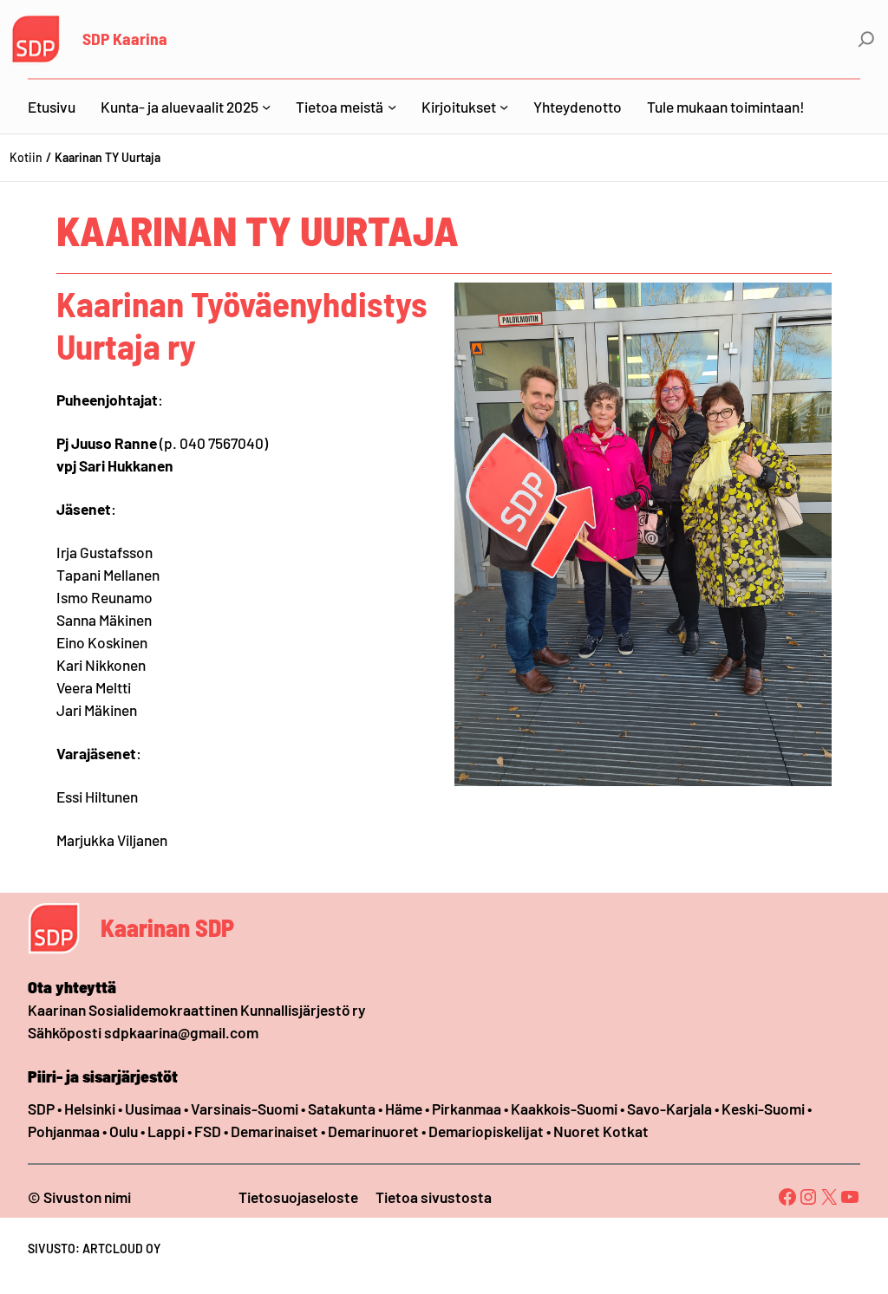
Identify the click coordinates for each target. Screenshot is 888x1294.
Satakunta (341, 1108)
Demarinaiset (274, 1131)
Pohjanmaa (65, 1131)
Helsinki (91, 1108)
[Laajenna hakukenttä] (866, 39)
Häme (405, 1108)
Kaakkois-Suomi (564, 1108)
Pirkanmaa (466, 1108)
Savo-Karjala (669, 1108)
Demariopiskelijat (486, 1131)
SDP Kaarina (124, 38)
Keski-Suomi (763, 1108)
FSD (207, 1131)
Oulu (123, 1131)
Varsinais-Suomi (244, 1108)
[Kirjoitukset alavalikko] (504, 106)
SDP (41, 1108)
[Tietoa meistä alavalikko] (392, 106)
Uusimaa (153, 1108)
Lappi (166, 1131)
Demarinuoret (373, 1131)
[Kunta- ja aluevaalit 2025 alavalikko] (266, 106)
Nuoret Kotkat (601, 1131)
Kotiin (26, 157)
